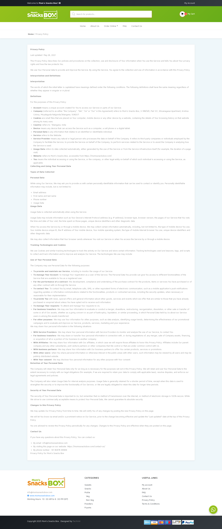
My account (147, 485)
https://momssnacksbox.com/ (98, 156)
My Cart (190, 14)
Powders (89, 504)
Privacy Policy (148, 500)
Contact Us (136, 26)
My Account (189, 3)
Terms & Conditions (151, 504)
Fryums (88, 507)
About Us (94, 26)
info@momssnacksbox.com (39, 492)
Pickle (87, 492)
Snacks (88, 488)
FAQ (125, 26)
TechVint (76, 521)
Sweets (88, 485)
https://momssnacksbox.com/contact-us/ (86, 446)
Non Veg (90, 500)
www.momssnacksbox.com (42, 495)
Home (83, 26)
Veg (88, 496)
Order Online (110, 26)
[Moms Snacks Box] (42, 14)
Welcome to (43, 3)
